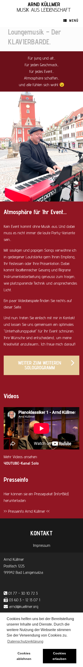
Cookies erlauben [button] (59, 656)
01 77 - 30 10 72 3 (23, 593)
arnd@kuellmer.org (23, 606)
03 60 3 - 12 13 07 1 (24, 599)
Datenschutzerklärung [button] (25, 641)
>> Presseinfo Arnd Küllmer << (27, 511)
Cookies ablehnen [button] (24, 656)
